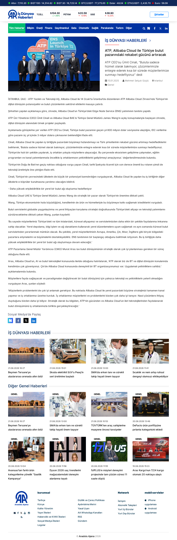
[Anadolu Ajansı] (21, 498)
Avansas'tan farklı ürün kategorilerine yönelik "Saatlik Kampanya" (24, 474)
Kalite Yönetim (45, 508)
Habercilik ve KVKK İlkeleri (52, 516)
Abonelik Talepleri (127, 505)
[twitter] (160, 28)
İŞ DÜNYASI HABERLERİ (126, 40)
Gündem (82, 520)
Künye (41, 504)
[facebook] (154, 28)
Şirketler (159, 14)
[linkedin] (166, 28)
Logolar (41, 525)
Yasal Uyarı (83, 508)
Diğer (129, 28)
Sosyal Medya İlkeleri (49, 520)
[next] (148, 28)
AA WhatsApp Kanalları (90, 512)
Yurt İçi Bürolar (126, 509)
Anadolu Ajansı (87, 536)
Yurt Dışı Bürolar (126, 513)
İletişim (121, 501)
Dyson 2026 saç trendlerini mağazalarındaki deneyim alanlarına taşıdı (65, 474)
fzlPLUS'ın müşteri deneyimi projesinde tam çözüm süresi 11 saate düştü (109, 474)
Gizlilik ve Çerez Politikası (91, 500)
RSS (80, 516)
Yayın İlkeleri (44, 512)
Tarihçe (41, 500)
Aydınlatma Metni (87, 504)
